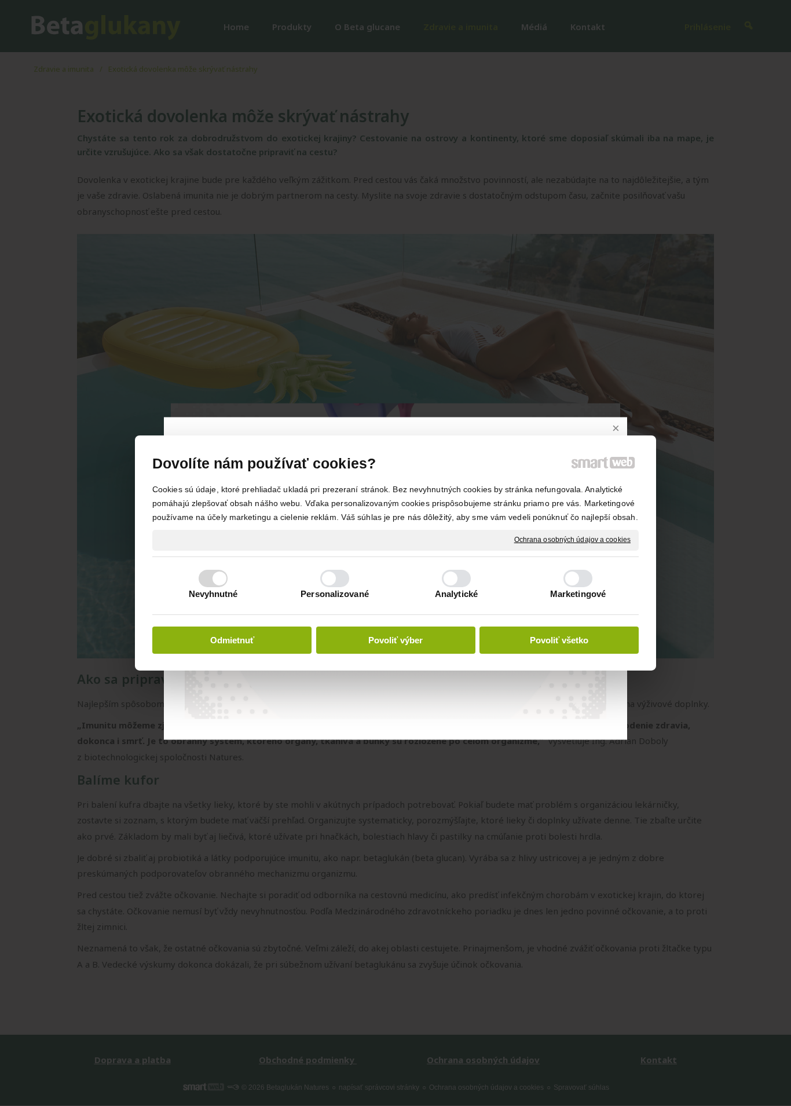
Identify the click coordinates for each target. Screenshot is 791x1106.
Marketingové (578, 594)
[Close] (615, 428)
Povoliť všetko (559, 640)
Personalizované (335, 594)
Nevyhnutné (213, 594)
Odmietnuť (232, 640)
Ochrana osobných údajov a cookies (572, 540)
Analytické (456, 594)
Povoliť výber (395, 640)
